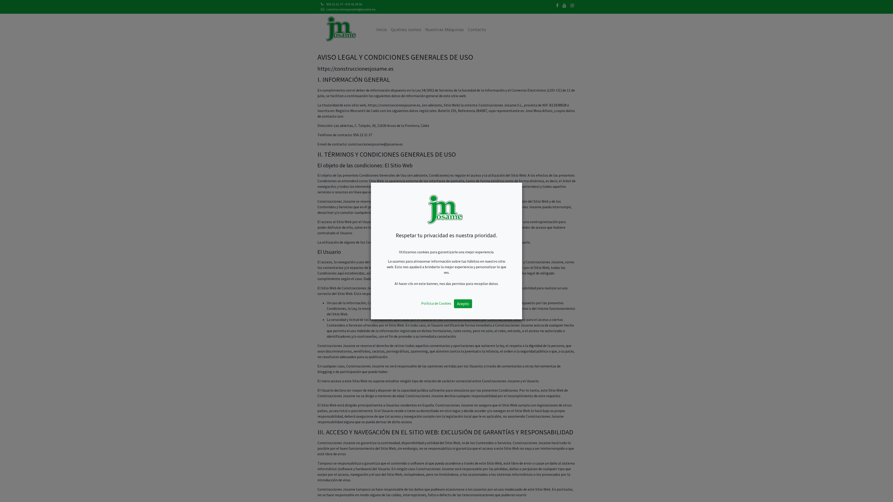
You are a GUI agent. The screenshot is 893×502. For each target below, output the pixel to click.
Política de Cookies (436, 303)
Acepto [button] (463, 303)
